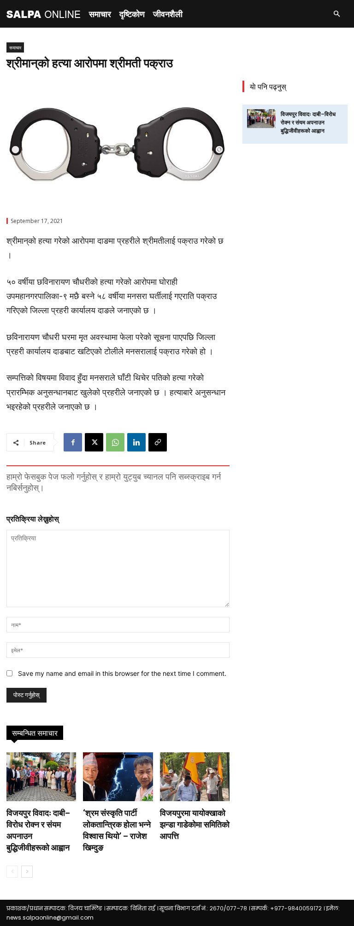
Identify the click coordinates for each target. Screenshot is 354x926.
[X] (94, 442)
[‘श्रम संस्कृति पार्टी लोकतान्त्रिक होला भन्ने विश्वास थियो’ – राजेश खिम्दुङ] (118, 776)
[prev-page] (12, 872)
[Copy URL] (157, 442)
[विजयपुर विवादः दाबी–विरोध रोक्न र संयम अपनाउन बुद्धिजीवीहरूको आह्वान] (41, 776)
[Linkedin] (136, 442)
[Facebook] (73, 442)
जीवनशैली (168, 13)
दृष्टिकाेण (132, 13)
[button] (336, 14)
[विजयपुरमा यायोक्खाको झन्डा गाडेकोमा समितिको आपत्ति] (195, 776)
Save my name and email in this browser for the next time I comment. (122, 673)
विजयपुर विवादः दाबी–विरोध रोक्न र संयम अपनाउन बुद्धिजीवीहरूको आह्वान (308, 122)
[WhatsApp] (115, 442)
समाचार (100, 13)
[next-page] (27, 872)
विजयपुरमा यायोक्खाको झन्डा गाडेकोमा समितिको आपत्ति (195, 824)
